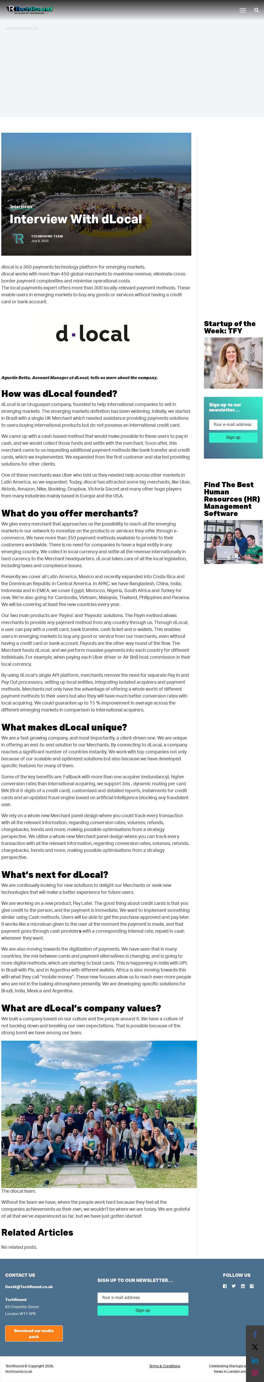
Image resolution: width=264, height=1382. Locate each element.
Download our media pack (34, 1333)
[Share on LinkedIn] (255, 1360)
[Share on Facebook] (255, 1334)
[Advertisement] (132, 72)
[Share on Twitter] (255, 1347)
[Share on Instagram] (255, 1373)
